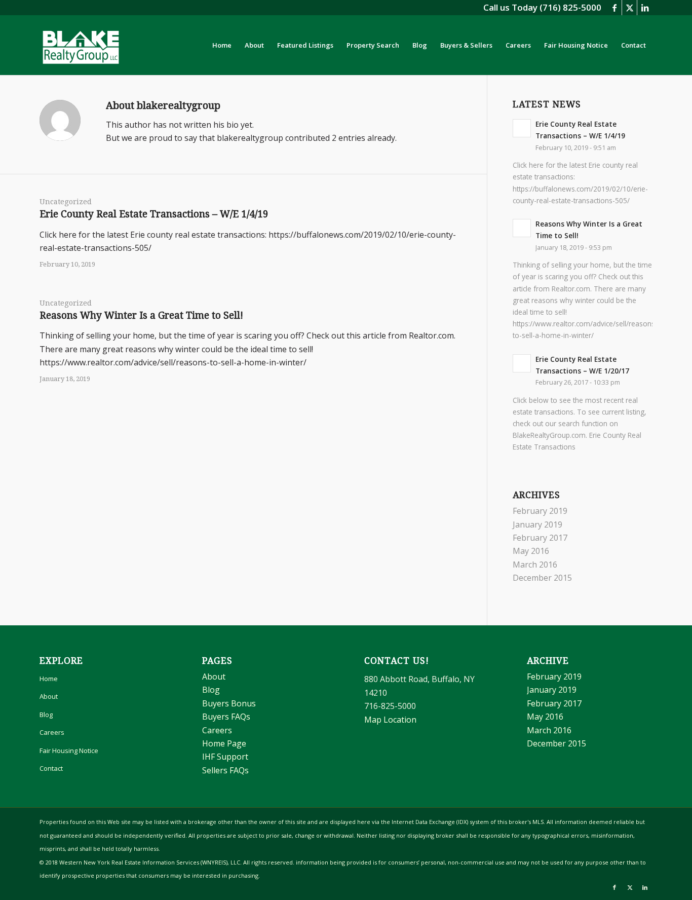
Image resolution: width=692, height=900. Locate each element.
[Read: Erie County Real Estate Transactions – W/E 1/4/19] (522, 128)
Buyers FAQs (226, 716)
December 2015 (542, 577)
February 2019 (540, 510)
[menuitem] (222, 45)
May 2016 (531, 550)
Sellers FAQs (225, 770)
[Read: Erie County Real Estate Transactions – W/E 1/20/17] (522, 363)
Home (49, 678)
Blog (46, 714)
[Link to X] (629, 7)
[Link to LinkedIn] (644, 7)
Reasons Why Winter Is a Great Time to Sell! (141, 315)
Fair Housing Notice (69, 750)
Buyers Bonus (229, 703)
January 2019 (537, 524)
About (49, 696)
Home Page (224, 743)
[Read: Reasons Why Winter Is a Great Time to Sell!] (522, 228)
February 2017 (540, 537)
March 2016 (535, 564)
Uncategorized (66, 202)
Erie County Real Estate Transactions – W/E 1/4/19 (154, 214)
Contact (51, 768)
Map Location (390, 719)
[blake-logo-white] (81, 45)
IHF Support (225, 756)
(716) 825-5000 (570, 7)
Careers (52, 732)
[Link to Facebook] (614, 7)
